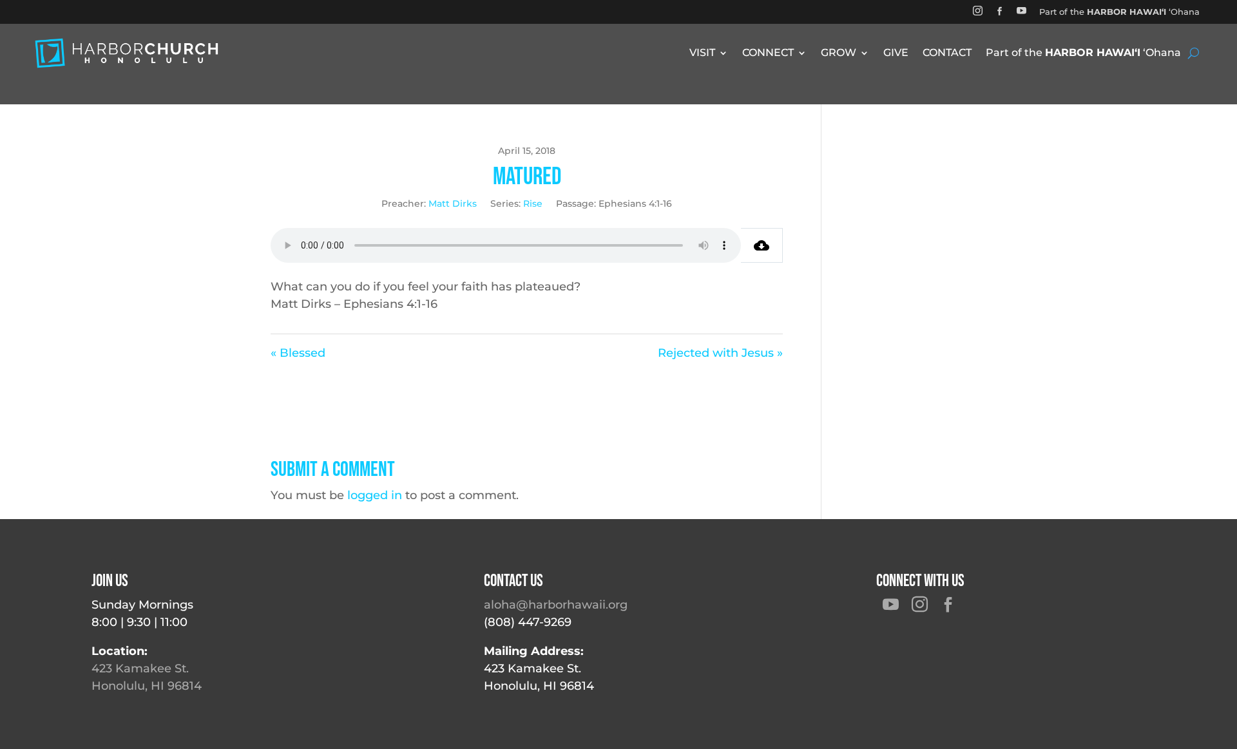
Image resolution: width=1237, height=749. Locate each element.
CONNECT (768, 53)
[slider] (455, 246)
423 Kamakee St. (140, 668)
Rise (532, 203)
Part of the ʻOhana (1119, 11)
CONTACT (947, 53)
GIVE (895, 53)
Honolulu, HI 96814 (146, 686)
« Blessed (298, 353)
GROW (838, 53)
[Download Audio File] (762, 245)
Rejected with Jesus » (720, 353)
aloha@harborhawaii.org (556, 605)
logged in (374, 495)
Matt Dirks (452, 203)
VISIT (702, 53)
